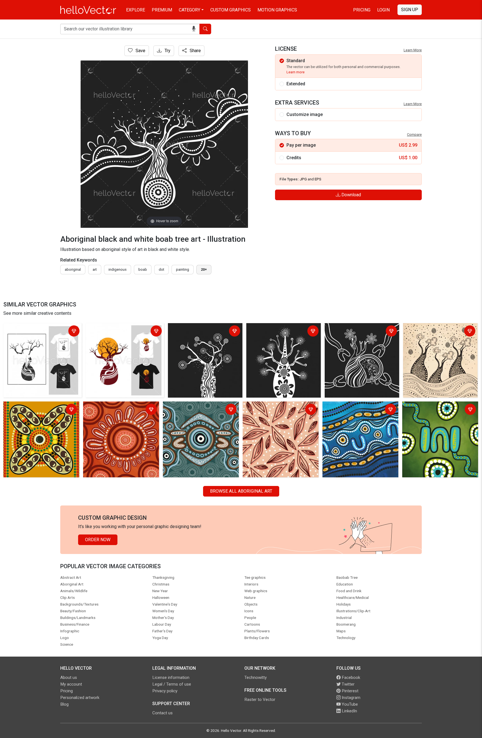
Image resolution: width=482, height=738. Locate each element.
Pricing (361, 10)
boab (142, 269)
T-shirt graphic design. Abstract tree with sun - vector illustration (122, 332)
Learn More (413, 50)
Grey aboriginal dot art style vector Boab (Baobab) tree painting (438, 332)
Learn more (295, 72)
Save (139, 50)
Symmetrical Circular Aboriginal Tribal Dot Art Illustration (195, 410)
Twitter (348, 684)
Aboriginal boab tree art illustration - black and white (283, 332)
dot (161, 269)
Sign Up (409, 9)
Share (195, 50)
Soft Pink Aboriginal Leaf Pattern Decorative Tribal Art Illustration (277, 410)
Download (350, 194)
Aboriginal (73, 269)
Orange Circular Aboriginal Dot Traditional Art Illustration (114, 410)
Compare (414, 134)
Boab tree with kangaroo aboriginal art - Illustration (360, 332)
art (95, 269)
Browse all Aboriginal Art (241, 491)
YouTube (349, 704)
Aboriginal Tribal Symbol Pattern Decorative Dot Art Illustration (36, 410)
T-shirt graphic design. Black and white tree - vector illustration (42, 332)
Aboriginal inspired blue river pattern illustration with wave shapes (359, 410)
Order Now (97, 539)
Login (383, 10)
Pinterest (349, 690)
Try (166, 50)
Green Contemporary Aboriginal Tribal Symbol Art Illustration (434, 410)
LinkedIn (349, 710)
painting (182, 269)
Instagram (350, 697)
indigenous (118, 269)
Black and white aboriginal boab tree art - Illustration (205, 332)
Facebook (350, 677)
